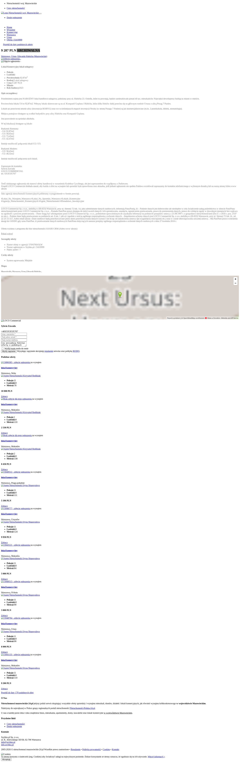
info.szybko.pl (7, 745)
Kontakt (115, 749)
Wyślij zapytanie (8, 351)
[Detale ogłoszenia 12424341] (16, 435)
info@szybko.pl (8, 742)
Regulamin (75, 749)
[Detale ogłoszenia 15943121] (16, 545)
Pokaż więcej (7, 233)
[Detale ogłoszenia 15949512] (16, 472)
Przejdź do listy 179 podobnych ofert (17, 692)
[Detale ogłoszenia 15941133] (15, 654)
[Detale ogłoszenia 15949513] (16, 581)
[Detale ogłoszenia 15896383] (16, 362)
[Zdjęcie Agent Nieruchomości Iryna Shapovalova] (20, 485)
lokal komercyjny (9, 368)
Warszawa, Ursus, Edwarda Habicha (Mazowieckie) (24, 56)
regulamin (48, 351)
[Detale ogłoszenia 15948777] (16, 508)
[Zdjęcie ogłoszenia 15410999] (11, 59)
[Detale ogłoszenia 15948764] (16, 618)
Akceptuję (6, 759)
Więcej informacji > (156, 756)
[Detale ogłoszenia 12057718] (16, 399)
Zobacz (4, 396)
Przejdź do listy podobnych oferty (18, 44)
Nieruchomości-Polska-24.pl (82, 708)
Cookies (106, 749)
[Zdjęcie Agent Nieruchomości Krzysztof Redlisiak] (21, 376)
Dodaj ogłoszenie (14, 726)
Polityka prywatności (91, 749)
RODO (76, 351)
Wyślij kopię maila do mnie (16, 348)
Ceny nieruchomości (16, 8)
